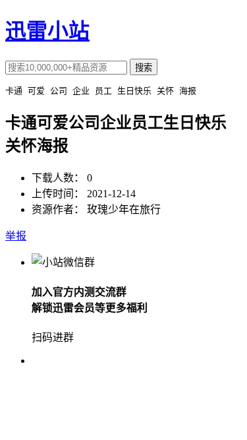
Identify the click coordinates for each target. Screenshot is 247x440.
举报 (15, 235)
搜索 (143, 68)
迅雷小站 (47, 31)
